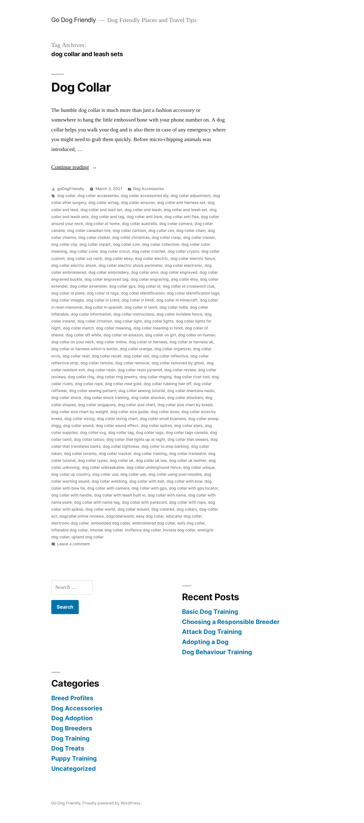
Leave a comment (73, 544)
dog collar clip (64, 244)
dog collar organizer (172, 349)
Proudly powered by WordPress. (111, 803)
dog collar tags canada (187, 432)
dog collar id (149, 286)
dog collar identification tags (193, 293)
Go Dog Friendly (73, 20)
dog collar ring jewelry (117, 376)
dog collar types (92, 460)
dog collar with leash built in (119, 495)
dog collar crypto (183, 251)
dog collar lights (159, 321)
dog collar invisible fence (179, 314)
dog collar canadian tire (88, 230)
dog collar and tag (107, 216)
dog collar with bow (184, 481)
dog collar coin (126, 244)
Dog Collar (81, 87)
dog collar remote (96, 363)
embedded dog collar (110, 523)
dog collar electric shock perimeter (130, 265)
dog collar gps (122, 286)
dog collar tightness (121, 446)
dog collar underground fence (153, 467)
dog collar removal (132, 363)
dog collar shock (66, 397)
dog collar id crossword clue (188, 286)
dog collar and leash (143, 209)
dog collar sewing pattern (92, 390)
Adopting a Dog (205, 642)
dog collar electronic (183, 265)
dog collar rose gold (123, 383)
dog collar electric (151, 258)
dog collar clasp (166, 237)
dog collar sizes (165, 411)
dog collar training (150, 453)
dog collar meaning (113, 328)
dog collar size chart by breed (184, 404)
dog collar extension (88, 286)
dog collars (187, 509)
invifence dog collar (143, 530)
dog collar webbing (109, 481)
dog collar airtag (103, 202)
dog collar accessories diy (144, 195)
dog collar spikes (156, 425)
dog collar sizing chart (117, 418)
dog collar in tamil (141, 307)
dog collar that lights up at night (135, 439)
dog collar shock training (106, 397)
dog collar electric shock (73, 265)
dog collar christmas (131, 237)
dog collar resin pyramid (140, 370)
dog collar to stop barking (165, 446)
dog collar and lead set (101, 209)
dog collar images (67, 300)
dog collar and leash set (185, 209)
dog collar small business (163, 418)
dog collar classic (199, 237)
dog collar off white (83, 335)
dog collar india (173, 307)
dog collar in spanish (103, 307)
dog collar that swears (187, 439)
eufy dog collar (191, 523)
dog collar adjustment (191, 195)
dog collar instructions (133, 314)
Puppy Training (74, 758)
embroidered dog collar (153, 523)
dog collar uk (121, 460)
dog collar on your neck (72, 342)
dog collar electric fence (192, 258)
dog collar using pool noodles (175, 474)
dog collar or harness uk (191, 342)
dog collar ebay (118, 258)
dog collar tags (149, 432)
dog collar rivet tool (191, 376)
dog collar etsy (184, 279)
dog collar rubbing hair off (167, 383)
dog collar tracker (115, 453)
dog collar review (180, 370)
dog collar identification (142, 293)
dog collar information (91, 314)
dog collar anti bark (144, 216)
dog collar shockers (185, 397)
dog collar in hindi (138, 300)
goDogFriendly (70, 188)
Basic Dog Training (210, 611)
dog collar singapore (97, 404)
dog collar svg (93, 432)
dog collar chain (191, 230)
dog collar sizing (79, 418)
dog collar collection (160, 244)
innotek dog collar (106, 530)
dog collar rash (76, 356)
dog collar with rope (187, 502)
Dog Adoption (72, 718)
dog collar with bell (146, 481)
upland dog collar (88, 537)
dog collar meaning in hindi (158, 328)
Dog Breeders (71, 728)
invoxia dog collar (179, 530)
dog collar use (133, 474)
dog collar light (128, 321)
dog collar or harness (148, 342)
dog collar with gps (149, 488)
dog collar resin (101, 370)
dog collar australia (139, 223)
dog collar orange (136, 349)
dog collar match (78, 328)
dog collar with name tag (97, 502)
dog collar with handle (71, 495)
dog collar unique (199, 467)
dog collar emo (144, 272)
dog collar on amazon (123, 335)
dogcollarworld (120, 516)
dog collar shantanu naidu (190, 390)
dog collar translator (187, 453)
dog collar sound (78, 425)
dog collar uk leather (187, 460)
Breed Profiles (72, 698)
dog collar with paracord (144, 502)
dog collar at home (102, 223)
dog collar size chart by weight (79, 411)
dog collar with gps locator (193, 488)
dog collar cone (83, 251)
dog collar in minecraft (177, 300)
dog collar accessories (98, 195)
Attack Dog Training (212, 631)
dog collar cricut (115, 251)
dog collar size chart (136, 404)
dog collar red (136, 356)
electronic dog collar (70, 523)
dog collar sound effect (117, 425)
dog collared (162, 509)
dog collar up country (70, 474)
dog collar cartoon (129, 230)
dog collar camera (175, 223)
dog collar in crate (102, 300)
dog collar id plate (67, 293)
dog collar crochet (148, 251)
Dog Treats (67, 748)
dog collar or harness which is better (84, 349)
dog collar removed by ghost (178, 363)
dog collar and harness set (181, 202)
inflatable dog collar (69, 530)
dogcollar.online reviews (81, 516)
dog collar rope (89, 383)
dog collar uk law (151, 460)
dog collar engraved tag (106, 279)
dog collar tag (121, 432)
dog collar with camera (108, 488)
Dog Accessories (148, 188)
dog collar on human (196, 335)
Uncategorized (73, 768)
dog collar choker (94, 237)
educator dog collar (184, 516)
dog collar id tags (103, 293)
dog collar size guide (129, 411)
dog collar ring (81, 376)
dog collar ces (161, 230)
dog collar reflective (169, 356)
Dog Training (70, 738)
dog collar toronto (80, 453)
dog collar (66, 195)
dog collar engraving (150, 279)
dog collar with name (167, 495)
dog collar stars (188, 425)
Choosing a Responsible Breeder (231, 621)
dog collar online (111, 342)
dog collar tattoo (89, 439)
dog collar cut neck (84, 258)
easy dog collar (150, 516)
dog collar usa (105, 474)
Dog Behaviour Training (217, 652)
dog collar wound (133, 509)
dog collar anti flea (181, 216)
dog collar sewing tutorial (141, 390)
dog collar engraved (178, 272)
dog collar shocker (148, 397)
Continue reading (74, 167)
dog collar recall (106, 356)
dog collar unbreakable (103, 467)
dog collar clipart (95, 244)
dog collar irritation (94, 321)
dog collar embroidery (108, 272)
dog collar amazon (138, 202)
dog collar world (100, 509)
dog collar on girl (160, 335)
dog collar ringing (155, 376)
